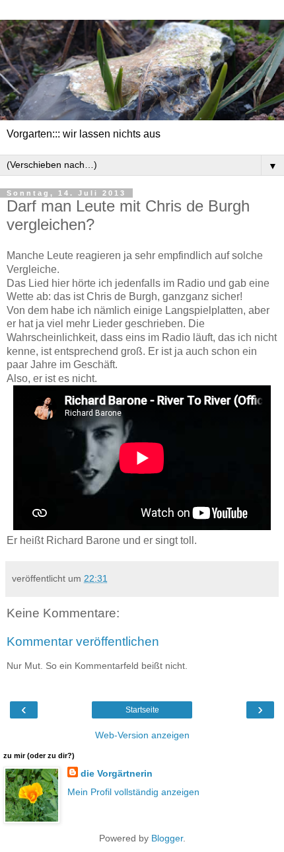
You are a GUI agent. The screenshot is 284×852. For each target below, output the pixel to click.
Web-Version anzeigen (142, 735)
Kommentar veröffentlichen (83, 641)
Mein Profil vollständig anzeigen (133, 792)
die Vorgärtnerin (117, 773)
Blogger (167, 838)
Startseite (142, 710)
